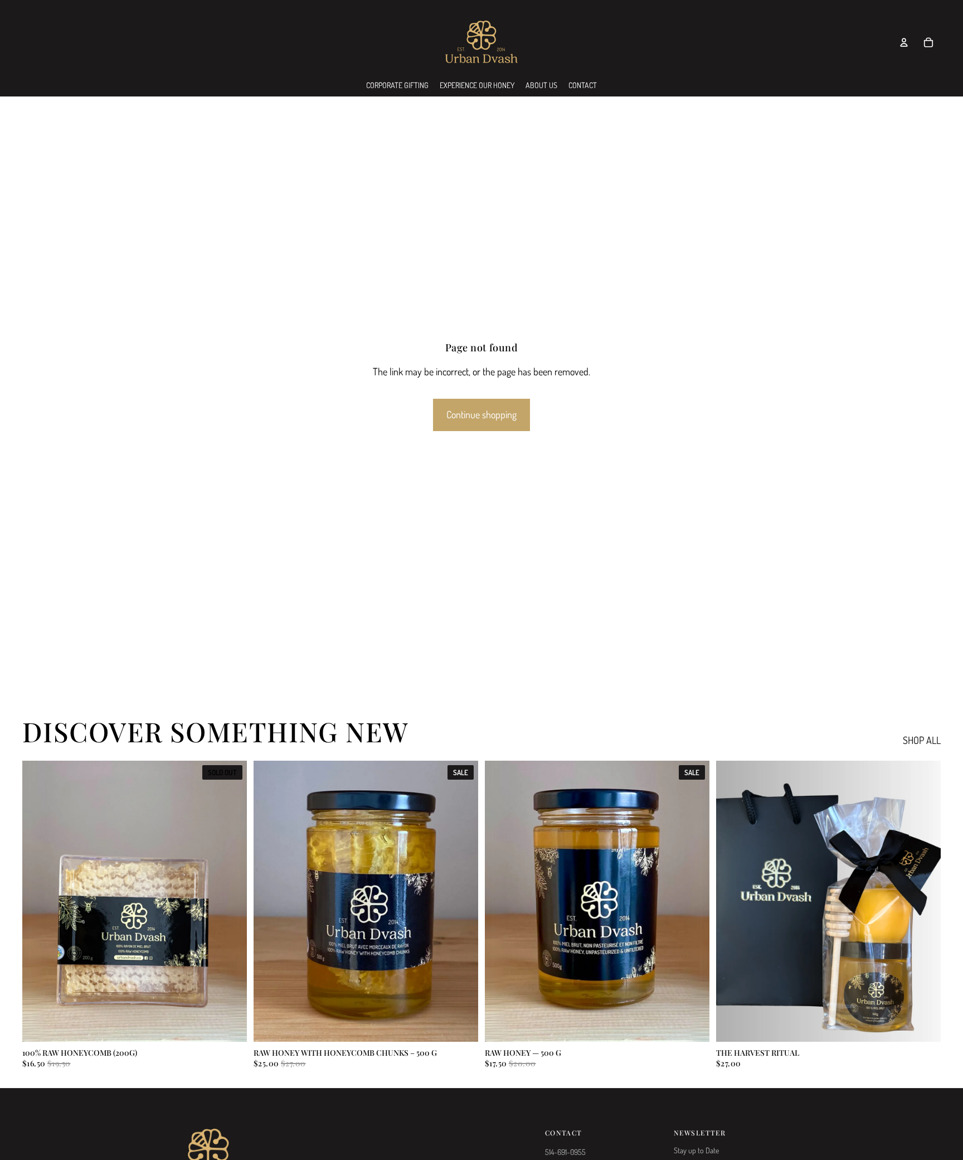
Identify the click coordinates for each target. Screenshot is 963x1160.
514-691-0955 (565, 1152)
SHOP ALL (922, 740)
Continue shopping (481, 414)
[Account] (904, 42)
